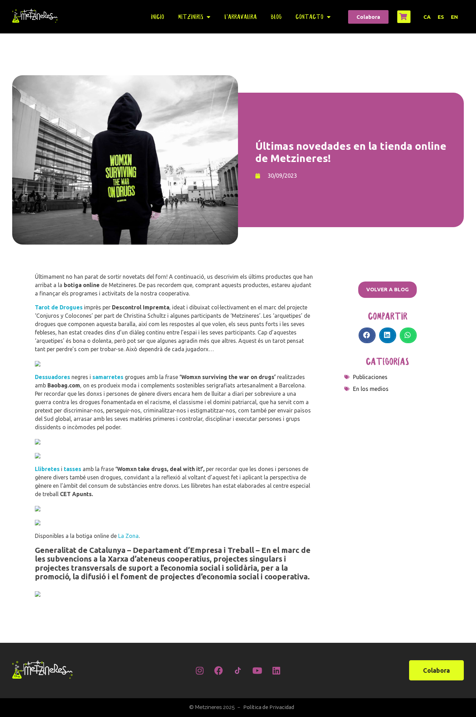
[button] (368, 17)
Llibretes (47, 469)
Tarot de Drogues (59, 307)
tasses (72, 469)
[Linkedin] (276, 670)
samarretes (107, 377)
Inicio (157, 17)
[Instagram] (199, 670)
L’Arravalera (240, 17)
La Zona (128, 536)
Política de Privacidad (268, 707)
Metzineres (190, 17)
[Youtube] (257, 670)
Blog (276, 17)
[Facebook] (219, 670)
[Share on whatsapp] (408, 335)
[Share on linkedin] (387, 335)
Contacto (309, 17)
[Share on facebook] (367, 335)
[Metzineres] (34, 15)
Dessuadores (52, 377)
